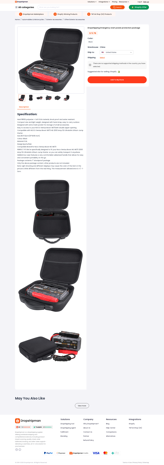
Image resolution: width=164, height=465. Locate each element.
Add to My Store (117, 80)
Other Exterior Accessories (74, 19)
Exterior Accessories (54, 19)
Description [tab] (24, 107)
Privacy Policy (137, 462)
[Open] (131, 52)
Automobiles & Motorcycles (33, 19)
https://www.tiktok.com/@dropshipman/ (17, 449)
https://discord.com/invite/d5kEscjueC (20, 449)
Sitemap (146, 462)
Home (17, 19)
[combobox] (113, 52)
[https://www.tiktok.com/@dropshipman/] (16, 449)
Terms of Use (127, 462)
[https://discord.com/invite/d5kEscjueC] (20, 449)
